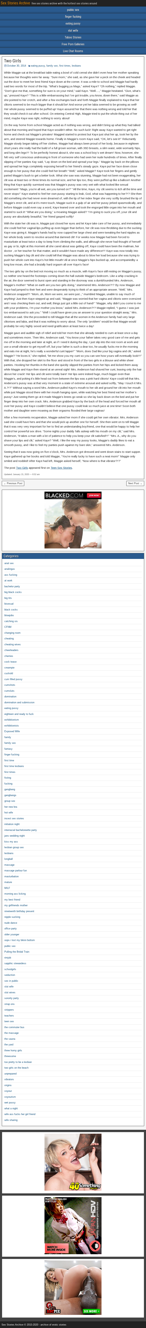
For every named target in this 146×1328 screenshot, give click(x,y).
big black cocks (13, 592)
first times (64, 65)
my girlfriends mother (16, 905)
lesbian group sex (14, 847)
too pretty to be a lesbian (18, 1062)
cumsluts (9, 690)
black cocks (11, 609)
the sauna (9, 1038)
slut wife (73, 30)
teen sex (9, 1021)
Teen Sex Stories (61, 467)
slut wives (9, 992)
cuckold (8, 673)
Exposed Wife (12, 731)
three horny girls (13, 1050)
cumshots (9, 684)
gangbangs (10, 795)
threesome (10, 1056)
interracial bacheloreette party (20, 830)
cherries (8, 656)
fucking (8, 783)
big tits (8, 598)
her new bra (10, 806)
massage (9, 864)
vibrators (9, 1079)
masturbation (11, 876)
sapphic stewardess (15, 963)
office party (10, 928)
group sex (9, 801)
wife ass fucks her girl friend (19, 1114)
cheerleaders (11, 650)
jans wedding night (14, 835)
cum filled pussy (13, 679)
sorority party (11, 998)
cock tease (10, 661)
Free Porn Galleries (73, 44)
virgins (8, 1085)
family (7, 737)
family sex (52, 65)
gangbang (9, 789)
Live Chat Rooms (73, 51)
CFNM (7, 626)
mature (8, 882)
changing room (12, 632)
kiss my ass (11, 841)
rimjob (7, 957)
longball (8, 859)
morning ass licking (15, 893)
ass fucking (10, 574)
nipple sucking (12, 917)
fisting (7, 777)
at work (8, 580)
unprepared (10, 1073)
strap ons (9, 1004)
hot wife (8, 812)
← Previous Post (13, 483)
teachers (9, 1015)
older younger (11, 934)
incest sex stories (14, 818)
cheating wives (12, 644)
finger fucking (73, 16)
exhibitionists (11, 725)
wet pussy (10, 1102)
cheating (9, 638)
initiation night (12, 824)
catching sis (11, 621)
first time (9, 760)
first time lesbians (14, 766)
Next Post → (135, 483)
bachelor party (12, 586)
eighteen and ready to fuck (19, 714)
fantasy (8, 748)
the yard (8, 1044)
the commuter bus (14, 1027)
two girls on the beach (16, 1067)
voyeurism (10, 1096)
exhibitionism (11, 719)
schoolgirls (10, 969)
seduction (9, 975)
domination (10, 696)
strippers (9, 1009)
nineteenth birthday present (19, 911)
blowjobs (9, 615)
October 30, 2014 (16, 65)
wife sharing (10, 1120)
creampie (9, 667)
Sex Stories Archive (15, 3)
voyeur (8, 1091)
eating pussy (73, 23)
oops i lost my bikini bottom (19, 940)
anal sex (9, 563)
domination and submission (19, 702)
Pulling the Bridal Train (16, 951)
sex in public (11, 980)
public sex (73, 10)
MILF (7, 888)
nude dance (10, 922)
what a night (11, 1108)
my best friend (12, 899)
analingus (9, 568)
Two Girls (12, 61)
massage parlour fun (15, 870)
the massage (11, 1033)
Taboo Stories (73, 37)
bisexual (8, 603)
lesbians (76, 65)
